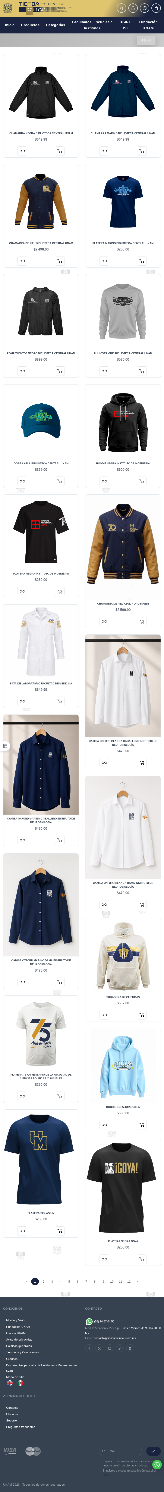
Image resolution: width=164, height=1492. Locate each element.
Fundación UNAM (18, 1326)
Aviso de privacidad (19, 1339)
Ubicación (12, 1414)
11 (120, 1281)
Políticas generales (19, 1346)
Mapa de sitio (15, 1377)
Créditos (12, 1359)
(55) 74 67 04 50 (103, 1321)
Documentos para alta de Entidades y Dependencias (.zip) (41, 1368)
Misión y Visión (16, 1320)
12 (129, 1281)
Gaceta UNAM (16, 1333)
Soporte (11, 1420)
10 (112, 1281)
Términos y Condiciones (22, 1352)
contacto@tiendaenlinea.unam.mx (115, 1338)
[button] (121, 8)
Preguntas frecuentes (20, 1427)
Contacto (12, 1407)
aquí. (106, 1474)
